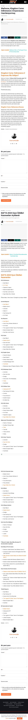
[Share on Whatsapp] (17, 37)
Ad (2, 175)
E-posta (3, 181)
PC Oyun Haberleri (9, 703)
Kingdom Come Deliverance (11, 129)
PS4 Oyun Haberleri (19, 705)
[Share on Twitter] (11, 37)
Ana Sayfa (3, 5)
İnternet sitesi (4, 187)
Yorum (3, 158)
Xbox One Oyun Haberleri (13, 707)
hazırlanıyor (3, 81)
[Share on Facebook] (4, 37)
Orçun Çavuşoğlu (9, 19)
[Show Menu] (1, 2)
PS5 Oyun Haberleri (17, 703)
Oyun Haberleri (8, 5)
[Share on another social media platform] (24, 37)
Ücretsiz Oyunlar (21, 702)
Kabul (19, 718)
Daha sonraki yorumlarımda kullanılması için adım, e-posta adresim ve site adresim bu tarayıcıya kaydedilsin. (14, 195)
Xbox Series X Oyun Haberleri (9, 705)
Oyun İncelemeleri (13, 702)
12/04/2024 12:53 (18, 19)
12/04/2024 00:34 (18, 221)
